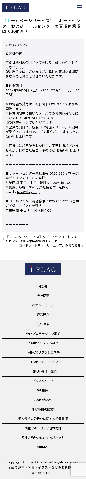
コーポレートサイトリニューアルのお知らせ (49, 245)
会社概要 (43, 296)
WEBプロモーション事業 (43, 333)
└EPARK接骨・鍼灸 (43, 371)
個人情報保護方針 (43, 409)
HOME (43, 286)
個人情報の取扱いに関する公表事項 (43, 419)
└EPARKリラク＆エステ (43, 352)
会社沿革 (43, 324)
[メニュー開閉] (79, 7)
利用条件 (43, 447)
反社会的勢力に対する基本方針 (43, 437)
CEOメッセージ (43, 305)
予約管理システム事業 (43, 343)
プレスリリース (43, 381)
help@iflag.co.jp (28, 192)
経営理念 (43, 315)
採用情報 (43, 390)
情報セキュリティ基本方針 (43, 428)
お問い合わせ (43, 400)
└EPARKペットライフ (43, 362)
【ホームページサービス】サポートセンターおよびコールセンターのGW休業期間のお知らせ (44, 239)
